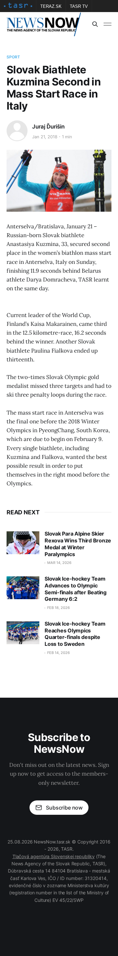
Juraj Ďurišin (48, 126)
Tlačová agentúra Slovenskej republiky (53, 856)
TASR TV (79, 6)
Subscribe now (64, 807)
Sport (13, 56)
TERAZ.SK (51, 6)
